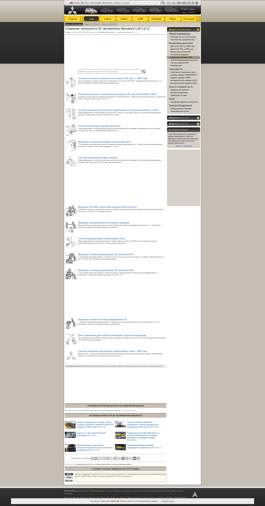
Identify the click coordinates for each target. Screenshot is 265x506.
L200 (140, 18)
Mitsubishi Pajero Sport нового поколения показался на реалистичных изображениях (95, 447)
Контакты (108, 3)
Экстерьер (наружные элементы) (184, 102)
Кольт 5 (74, 24)
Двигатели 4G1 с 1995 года (181, 49)
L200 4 (180, 497)
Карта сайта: (137, 491)
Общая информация (179, 34)
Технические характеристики (182, 40)
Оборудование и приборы (181, 109)
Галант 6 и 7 (164, 497)
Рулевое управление (179, 93)
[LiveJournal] (123, 458)
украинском (112, 366)
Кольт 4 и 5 (92, 24)
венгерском (159, 366)
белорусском (104, 366)
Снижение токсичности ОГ (181, 57)
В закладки (97, 3)
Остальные (189, 18)
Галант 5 (148, 497)
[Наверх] (194, 494)
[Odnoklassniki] (103, 458)
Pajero (173, 18)
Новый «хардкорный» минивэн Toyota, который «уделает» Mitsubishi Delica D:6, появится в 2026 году (95, 424)
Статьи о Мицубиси (114, 491)
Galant (124, 18)
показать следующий (184, 146)
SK (166, 491)
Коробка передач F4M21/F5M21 (183, 75)
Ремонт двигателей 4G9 (180, 52)
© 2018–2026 (76, 491)
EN (144, 491)
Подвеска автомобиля (179, 90)
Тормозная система (178, 95)
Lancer (107, 18)
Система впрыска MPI (179, 63)
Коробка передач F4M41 (180, 78)
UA (152, 491)
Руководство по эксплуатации (183, 37)
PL (163, 491)
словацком (151, 366)
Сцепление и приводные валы (183, 72)
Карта (118, 3)
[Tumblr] (126, 458)
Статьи (86, 3)
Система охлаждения (179, 54)
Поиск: (126, 3)
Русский (77, 3)
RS (155, 491)
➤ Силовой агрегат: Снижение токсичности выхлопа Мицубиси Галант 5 (100, 410)
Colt (91, 18)
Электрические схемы (179, 111)
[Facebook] (96, 458)
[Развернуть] (198, 118)
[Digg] (134, 458)
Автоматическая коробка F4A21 (183, 80)
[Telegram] (111, 458)
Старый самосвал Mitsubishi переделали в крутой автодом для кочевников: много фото (143, 424)
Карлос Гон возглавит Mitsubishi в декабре (91, 434)
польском (144, 366)
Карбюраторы (176, 66)
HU (169, 491)
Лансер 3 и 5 (118, 497)
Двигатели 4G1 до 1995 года (182, 46)
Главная (72, 18)
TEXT (69, 474)
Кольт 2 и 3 (109, 24)
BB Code (69, 481)
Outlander (156, 18)
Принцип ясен (168, 501)
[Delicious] (130, 458)
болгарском (95, 366)
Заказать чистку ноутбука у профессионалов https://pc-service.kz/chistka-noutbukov (104, 464)
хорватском (128, 366)
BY (149, 491)
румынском (136, 366)
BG (146, 491)
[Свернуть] (198, 29)
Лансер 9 (134, 497)
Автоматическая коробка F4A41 (183, 83)
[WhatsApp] (119, 458)
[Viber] (115, 458)
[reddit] (138, 458)
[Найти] (163, 3)
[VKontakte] (92, 458)
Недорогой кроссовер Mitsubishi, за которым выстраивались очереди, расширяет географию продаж (143, 436)
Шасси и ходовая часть (181, 87)
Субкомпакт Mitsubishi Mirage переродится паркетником (144, 446)
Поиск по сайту (177, 491)
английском (86, 366)
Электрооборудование (180, 105)
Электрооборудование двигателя (184, 60)
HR (158, 491)
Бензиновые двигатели (181, 43)
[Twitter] (99, 458)
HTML (69, 477)
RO (161, 491)
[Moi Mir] (107, 458)
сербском (120, 366)
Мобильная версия (97, 491)
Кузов (172, 99)
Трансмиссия (176, 69)
